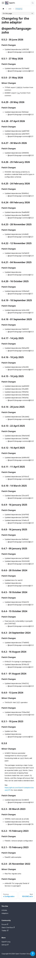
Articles (4, 910)
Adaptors (5, 913)
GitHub (4, 945)
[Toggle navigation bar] (3, 2)
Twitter (4, 931)
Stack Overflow (7, 927)
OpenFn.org (6, 942)
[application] (32, 954)
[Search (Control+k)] (32, 3)
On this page (7, 13)
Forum (4, 924)
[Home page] (3, 8)
